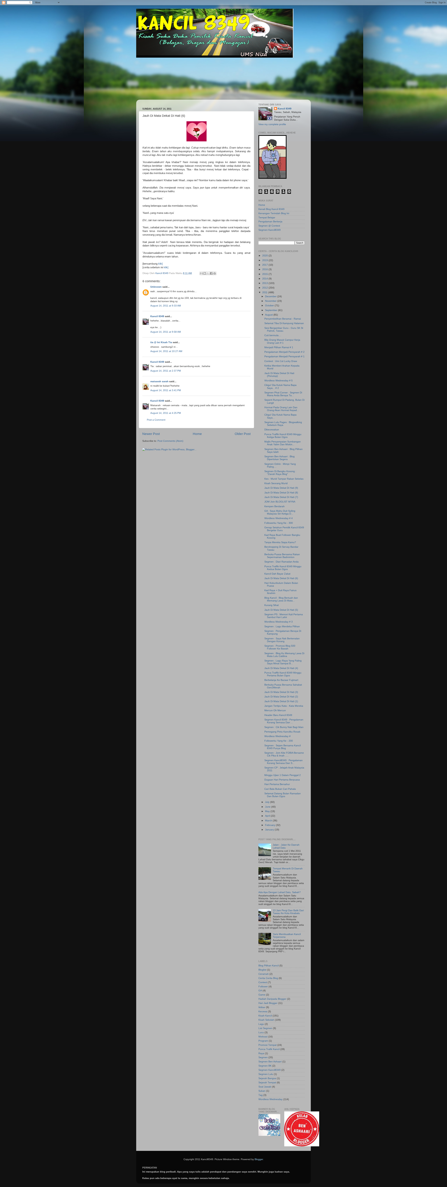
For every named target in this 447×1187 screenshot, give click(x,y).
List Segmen (265, 1028)
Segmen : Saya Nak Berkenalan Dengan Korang (282, 640)
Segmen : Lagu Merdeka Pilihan (282, 626)
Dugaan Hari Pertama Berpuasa (282, 779)
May (267, 811)
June (268, 806)
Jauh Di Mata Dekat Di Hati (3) (281, 692)
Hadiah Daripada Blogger (272, 999)
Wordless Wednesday (270, 1099)
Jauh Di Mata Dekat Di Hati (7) (281, 497)
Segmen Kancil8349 (269, 230)
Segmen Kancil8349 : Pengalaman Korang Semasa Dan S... (283, 761)
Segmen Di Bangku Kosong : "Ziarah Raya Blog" (280, 472)
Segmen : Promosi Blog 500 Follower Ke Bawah (279, 647)
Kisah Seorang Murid (276, 483)
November (271, 301)
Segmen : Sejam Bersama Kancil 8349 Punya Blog (282, 747)
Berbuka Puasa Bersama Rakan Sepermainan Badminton (282, 556)
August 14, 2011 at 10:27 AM (166, 351)
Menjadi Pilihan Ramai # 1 (278, 347)
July (267, 802)
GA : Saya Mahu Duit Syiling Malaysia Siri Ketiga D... (279, 512)
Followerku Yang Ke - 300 (278, 523)
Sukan (261, 1091)
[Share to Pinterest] (214, 273)
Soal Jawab (264, 1086)
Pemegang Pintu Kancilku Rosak (282, 731)
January (270, 829)
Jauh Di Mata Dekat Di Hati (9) (281, 488)
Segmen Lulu (265, 1074)
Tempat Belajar (266, 217)
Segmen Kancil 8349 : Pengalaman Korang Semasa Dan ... (283, 721)
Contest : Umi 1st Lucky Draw (280, 361)
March (269, 820)
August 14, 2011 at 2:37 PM (165, 370)
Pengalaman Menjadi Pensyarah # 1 (284, 356)
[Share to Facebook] (211, 273)
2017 (265, 265)
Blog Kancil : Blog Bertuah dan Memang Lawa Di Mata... (281, 599)
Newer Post (151, 434)
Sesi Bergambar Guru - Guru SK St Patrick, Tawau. (283, 329)
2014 (265, 278)
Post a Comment (156, 420)
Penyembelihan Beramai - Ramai (282, 318)
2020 (265, 255)
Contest (262, 982)
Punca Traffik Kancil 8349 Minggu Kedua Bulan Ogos (282, 568)
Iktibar (261, 1007)
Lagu (261, 1024)
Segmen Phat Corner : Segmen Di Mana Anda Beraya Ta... (283, 394)
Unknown (156, 287)
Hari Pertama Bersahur (277, 784)
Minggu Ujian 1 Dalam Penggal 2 (282, 775)
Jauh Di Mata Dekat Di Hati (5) (281, 610)
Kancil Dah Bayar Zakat (277, 573)
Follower (263, 986)
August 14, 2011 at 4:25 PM (165, 413)
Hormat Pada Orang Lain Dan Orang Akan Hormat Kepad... (281, 409)
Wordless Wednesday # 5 (278, 380)
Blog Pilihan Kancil (268, 965)
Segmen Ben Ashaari (270, 1061)
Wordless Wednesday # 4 (278, 518)
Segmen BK (265, 1065)
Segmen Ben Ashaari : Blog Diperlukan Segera (279, 458)
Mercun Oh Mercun (275, 710)
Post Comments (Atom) (170, 441)
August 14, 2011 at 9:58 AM (165, 332)
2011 (265, 292)
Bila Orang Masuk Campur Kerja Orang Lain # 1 (282, 341)
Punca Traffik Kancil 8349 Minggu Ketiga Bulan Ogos (282, 435)
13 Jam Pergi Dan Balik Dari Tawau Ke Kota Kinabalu (288, 912)
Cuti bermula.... (272, 335)
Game (261, 994)
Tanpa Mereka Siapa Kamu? (280, 542)
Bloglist (262, 969)
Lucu (261, 1032)
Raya (261, 1053)
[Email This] (201, 273)
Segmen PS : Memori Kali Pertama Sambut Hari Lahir (283, 616)
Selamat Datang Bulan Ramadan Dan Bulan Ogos (282, 795)
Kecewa (262, 1011)
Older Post (243, 434)
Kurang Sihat (271, 605)
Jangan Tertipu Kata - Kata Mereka (283, 706)
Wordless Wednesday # (277, 736)
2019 (265, 260)
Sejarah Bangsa (267, 1078)
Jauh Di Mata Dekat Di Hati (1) (281, 701)
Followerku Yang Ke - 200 (278, 740)
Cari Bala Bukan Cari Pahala (280, 789)
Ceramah (263, 974)
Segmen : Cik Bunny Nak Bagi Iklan (283, 727)
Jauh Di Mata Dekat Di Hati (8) (281, 492)
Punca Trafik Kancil (269, 1049)
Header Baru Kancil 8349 (278, 715)
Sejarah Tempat (267, 1082)
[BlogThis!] (204, 273)
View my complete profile (272, 124)
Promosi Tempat (267, 1045)
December (271, 296)
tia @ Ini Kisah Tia (161, 342)
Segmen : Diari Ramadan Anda (281, 561)
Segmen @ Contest (269, 225)
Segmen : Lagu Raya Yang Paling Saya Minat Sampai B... (283, 662)
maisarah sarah (159, 381)
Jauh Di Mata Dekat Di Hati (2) (281, 696)
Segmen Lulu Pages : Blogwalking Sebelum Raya (283, 423)
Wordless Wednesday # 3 (278, 621)
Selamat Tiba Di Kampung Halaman (284, 323)
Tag (260, 1095)
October (270, 305)
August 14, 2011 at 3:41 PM (165, 390)
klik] (160, 263)
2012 (265, 287)
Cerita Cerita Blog (268, 978)
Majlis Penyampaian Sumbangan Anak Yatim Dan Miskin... (282, 443)
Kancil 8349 (157, 316)
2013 (265, 283)
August (269, 314)
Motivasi (263, 1036)
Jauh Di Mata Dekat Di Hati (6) (281, 578)
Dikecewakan (271, 429)
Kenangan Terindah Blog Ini (273, 213)
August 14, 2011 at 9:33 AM (165, 305)
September (271, 310)
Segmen (263, 1057)
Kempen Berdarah (274, 506)
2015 (265, 274)
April (268, 816)
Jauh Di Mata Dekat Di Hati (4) (281, 668)
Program (263, 1041)
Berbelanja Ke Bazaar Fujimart (281, 680)
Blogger (259, 1159)
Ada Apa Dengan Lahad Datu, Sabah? (279, 892)
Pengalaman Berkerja (270, 221)
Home (197, 434)
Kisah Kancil (265, 1015)
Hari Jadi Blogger (267, 1003)
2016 (265, 269)
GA (260, 990)
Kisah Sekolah (266, 1020)
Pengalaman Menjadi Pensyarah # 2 (284, 352)
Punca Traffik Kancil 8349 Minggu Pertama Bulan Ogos (282, 674)
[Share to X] (208, 273)
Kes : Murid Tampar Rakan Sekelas (283, 479)
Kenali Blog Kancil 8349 (271, 209)
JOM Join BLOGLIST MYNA (279, 501)
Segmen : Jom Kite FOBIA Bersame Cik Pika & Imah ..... (284, 754)
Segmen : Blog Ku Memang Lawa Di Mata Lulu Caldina (284, 654)
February (270, 825)
